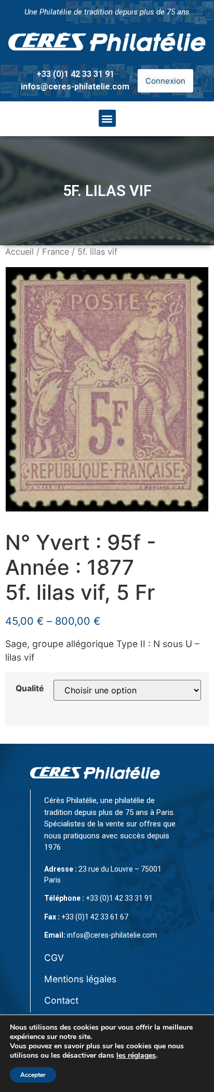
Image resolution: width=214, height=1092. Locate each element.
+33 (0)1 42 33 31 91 (75, 74)
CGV (54, 957)
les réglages (136, 1055)
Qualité (30, 689)
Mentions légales (80, 978)
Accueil (19, 251)
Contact (61, 1000)
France (55, 251)
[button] (107, 118)
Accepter (33, 1075)
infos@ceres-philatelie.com (75, 86)
